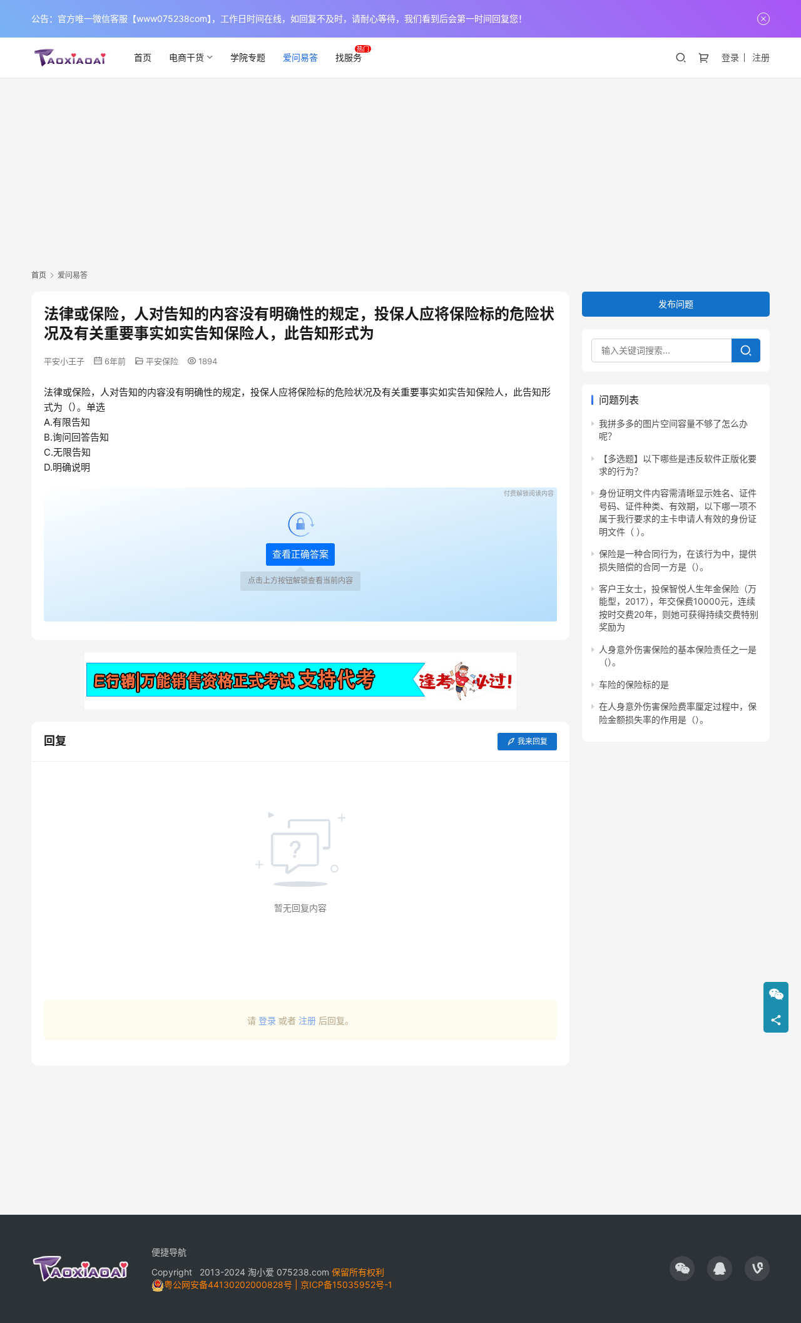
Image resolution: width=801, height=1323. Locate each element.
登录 (730, 57)
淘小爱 (261, 1272)
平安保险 (162, 361)
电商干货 (186, 57)
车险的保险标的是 (634, 684)
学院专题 (247, 57)
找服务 (348, 57)
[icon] (682, 1268)
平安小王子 (64, 361)
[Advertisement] (400, 171)
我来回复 (533, 741)
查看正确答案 (300, 554)
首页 (142, 57)
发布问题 (675, 304)
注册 (761, 57)
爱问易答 (300, 57)
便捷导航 (168, 1252)
